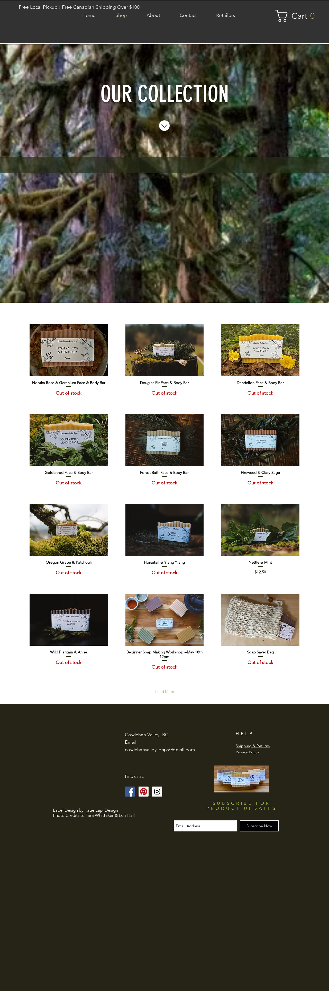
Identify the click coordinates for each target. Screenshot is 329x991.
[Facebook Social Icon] (130, 792)
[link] (298, 16)
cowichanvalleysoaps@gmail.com (160, 749)
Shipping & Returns (253, 745)
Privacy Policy (247, 752)
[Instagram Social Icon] (157, 792)
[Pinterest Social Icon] (144, 792)
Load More (164, 691)
